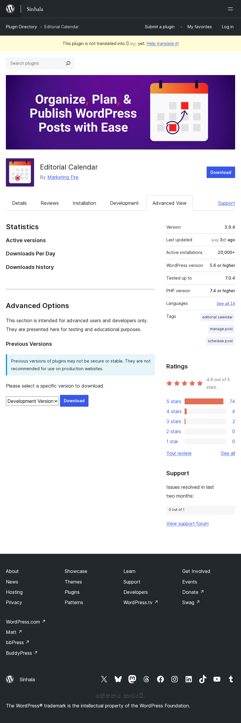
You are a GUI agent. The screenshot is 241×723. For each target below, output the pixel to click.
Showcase (76, 571)
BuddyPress (22, 653)
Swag (191, 602)
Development (124, 203)
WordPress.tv (140, 602)
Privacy (14, 602)
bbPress (18, 642)
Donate (193, 592)
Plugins (72, 592)
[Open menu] (231, 9)
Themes (73, 582)
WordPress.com (26, 622)
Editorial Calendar (69, 167)
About (12, 571)
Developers (135, 592)
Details (19, 203)
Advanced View (170, 203)
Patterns (74, 602)
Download (220, 172)
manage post (221, 329)
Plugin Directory (21, 26)
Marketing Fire (62, 177)
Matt (14, 632)
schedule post (220, 341)
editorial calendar (217, 317)
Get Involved (196, 571)
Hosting (14, 592)
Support (226, 203)
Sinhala (27, 679)
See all (228, 453)
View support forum (187, 523)
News (12, 582)
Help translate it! (163, 43)
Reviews (50, 203)
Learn (129, 571)
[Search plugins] (68, 63)
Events (189, 582)
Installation (84, 203)
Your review (179, 453)
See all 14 (226, 303)
